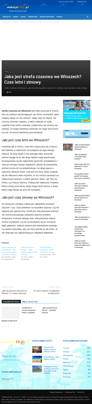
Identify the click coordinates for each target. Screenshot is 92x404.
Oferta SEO (81, 392)
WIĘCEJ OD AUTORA (30, 302)
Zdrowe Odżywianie (47, 17)
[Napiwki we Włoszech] (10, 313)
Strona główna (6, 22)
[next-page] (7, 326)
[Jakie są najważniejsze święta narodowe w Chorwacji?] (68, 147)
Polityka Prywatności (56, 392)
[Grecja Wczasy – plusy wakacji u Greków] (37, 359)
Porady (15, 17)
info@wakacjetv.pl (11, 359)
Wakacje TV (7, 17)
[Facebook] (4, 102)
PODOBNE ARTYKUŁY (11, 302)
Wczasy (23, 17)
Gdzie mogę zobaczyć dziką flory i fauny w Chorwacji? (81, 166)
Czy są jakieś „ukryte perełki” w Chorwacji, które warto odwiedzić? (82, 176)
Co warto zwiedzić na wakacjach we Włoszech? (47, 292)
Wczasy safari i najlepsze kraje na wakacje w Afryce (50, 349)
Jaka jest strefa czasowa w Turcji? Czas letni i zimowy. (47, 249)
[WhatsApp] (20, 102)
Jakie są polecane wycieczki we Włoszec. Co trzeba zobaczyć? (14, 292)
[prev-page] (3, 326)
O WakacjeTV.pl (81, 2)
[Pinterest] (15, 102)
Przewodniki (32, 17)
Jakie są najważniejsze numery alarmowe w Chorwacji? (82, 198)
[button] (87, 16)
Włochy (16, 22)
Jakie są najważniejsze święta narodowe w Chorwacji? (82, 147)
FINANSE (59, 17)
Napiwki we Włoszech (9, 321)
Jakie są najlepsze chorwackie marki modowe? (80, 157)
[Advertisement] (46, 42)
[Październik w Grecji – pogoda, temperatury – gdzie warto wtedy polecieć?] (37, 369)
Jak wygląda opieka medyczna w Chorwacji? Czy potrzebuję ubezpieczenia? (80, 231)
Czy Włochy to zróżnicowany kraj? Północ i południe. (29, 310)
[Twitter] (9, 102)
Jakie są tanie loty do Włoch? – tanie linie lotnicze (49, 310)
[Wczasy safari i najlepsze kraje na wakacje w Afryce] (37, 349)
